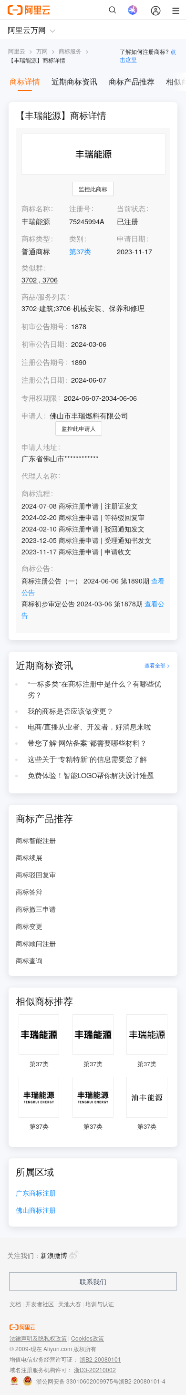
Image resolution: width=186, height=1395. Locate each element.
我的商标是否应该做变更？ (71, 711)
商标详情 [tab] (25, 81)
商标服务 (70, 51)
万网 (42, 51)
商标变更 (29, 926)
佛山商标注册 (36, 1210)
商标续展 (29, 857)
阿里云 (16, 51)
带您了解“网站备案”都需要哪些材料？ (87, 743)
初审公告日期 (42, 344)
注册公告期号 (42, 362)
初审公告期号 (42, 326)
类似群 (32, 267)
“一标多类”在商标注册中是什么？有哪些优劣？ (94, 688)
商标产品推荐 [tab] (132, 81)
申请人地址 (39, 447)
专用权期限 (39, 398)
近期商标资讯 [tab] (74, 81)
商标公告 (35, 568)
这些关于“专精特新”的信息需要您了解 (87, 759)
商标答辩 (29, 891)
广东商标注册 (36, 1193)
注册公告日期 (42, 380)
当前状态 (131, 208)
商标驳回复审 (36, 874)
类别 (76, 238)
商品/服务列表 (43, 297)
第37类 (80, 251)
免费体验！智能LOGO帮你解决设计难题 (91, 775)
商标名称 (35, 208)
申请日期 (131, 238)
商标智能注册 (36, 840)
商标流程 (35, 493)
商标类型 (35, 238)
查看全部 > (157, 665)
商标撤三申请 (36, 909)
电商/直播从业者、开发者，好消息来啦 (89, 726)
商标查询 (29, 960)
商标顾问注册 (36, 943)
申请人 (32, 415)
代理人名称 (39, 475)
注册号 (80, 208)
